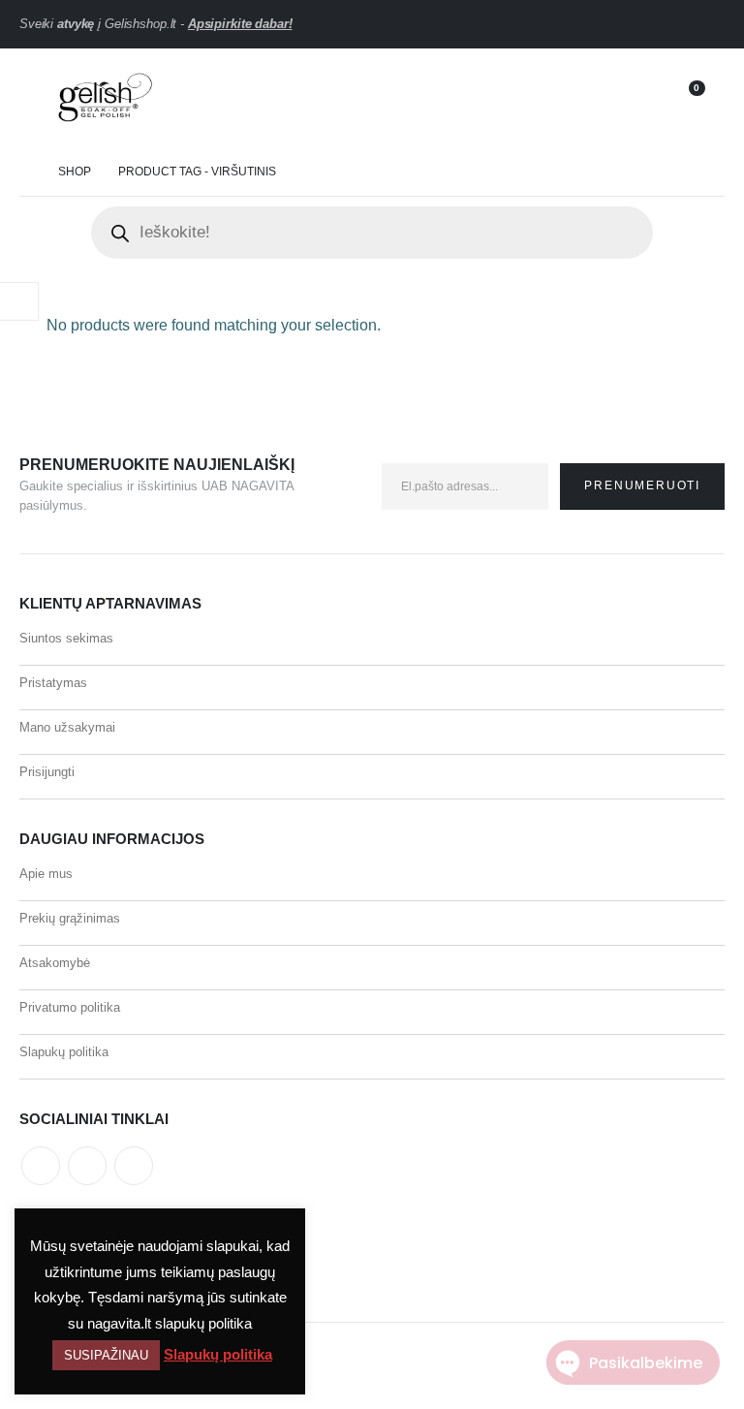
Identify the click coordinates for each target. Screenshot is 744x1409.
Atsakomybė (54, 962)
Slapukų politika (63, 1052)
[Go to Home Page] (25, 172)
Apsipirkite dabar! (240, 23)
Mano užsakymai (67, 727)
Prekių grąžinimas (69, 918)
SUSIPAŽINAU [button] (106, 1355)
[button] (33, 98)
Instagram (133, 1165)
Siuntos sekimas (66, 638)
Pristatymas (53, 682)
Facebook (40, 1165)
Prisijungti (47, 772)
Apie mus (46, 873)
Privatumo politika (69, 1007)
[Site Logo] (102, 99)
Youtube (87, 1165)
